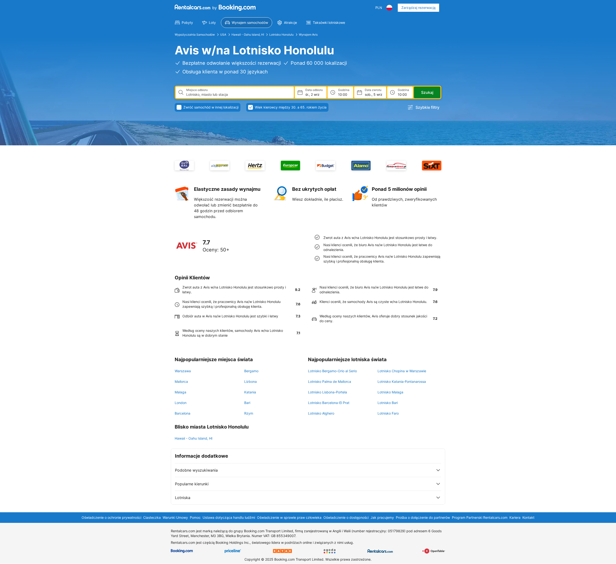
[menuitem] (184, 22)
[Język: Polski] (389, 7)
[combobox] (238, 94)
